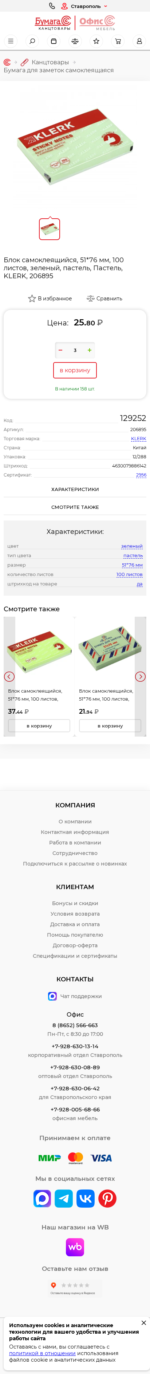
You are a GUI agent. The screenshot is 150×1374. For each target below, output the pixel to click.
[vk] (42, 1199)
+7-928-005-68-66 (75, 1109)
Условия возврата (75, 914)
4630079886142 (129, 466)
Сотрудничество (75, 853)
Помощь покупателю (75, 935)
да (140, 584)
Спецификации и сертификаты (75, 956)
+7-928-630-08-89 (75, 1067)
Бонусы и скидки (75, 903)
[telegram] (64, 1199)
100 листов (130, 574)
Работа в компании (75, 842)
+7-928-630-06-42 (75, 1088)
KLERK (138, 438)
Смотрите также (75, 507)
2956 (141, 475)
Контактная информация (75, 832)
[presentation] (9, 677)
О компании (75, 821)
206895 (138, 429)
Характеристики (75, 489)
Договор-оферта (75, 945)
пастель (133, 555)
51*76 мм (132, 565)
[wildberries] (75, 1248)
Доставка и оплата (75, 924)
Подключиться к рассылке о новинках (75, 863)
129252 (133, 418)
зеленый (132, 546)
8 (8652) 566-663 (75, 1025)
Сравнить (109, 298)
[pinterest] (107, 1199)
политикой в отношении (42, 1353)
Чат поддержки (81, 996)
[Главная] (7, 62)
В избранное (55, 298)
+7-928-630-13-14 (75, 1046)
